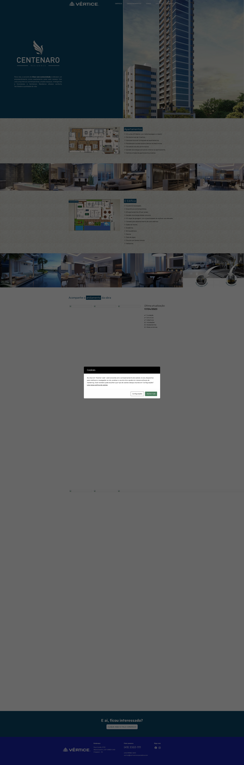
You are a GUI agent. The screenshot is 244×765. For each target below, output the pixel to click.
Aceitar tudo (151, 394)
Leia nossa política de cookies (97, 385)
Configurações (137, 394)
